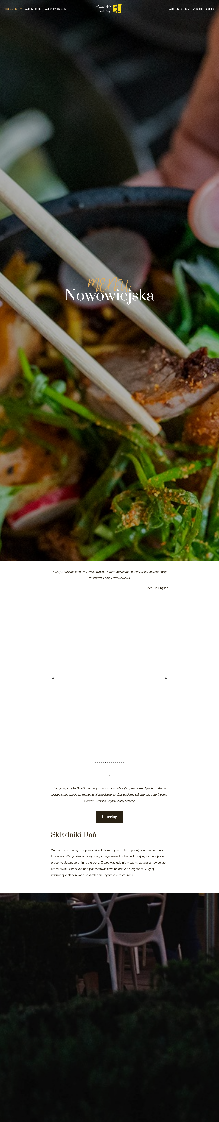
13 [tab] (119, 762)
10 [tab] (113, 762)
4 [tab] (101, 762)
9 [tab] (111, 762)
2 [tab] (97, 762)
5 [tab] (103, 762)
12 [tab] (117, 762)
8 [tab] (109, 762)
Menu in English (157, 588)
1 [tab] (95, 762)
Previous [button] (53, 677)
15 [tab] (123, 762)
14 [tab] (121, 762)
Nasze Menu (11, 9)
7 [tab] (107, 762)
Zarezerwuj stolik (55, 9)
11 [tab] (115, 762)
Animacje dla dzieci (203, 9)
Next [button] (166, 677)
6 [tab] (105, 762)
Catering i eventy (179, 9)
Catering (109, 817)
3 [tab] (99, 762)
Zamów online (33, 9)
